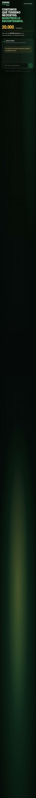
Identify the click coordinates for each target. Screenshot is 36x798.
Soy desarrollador (28, 3)
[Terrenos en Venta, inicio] (5, 4)
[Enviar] (30, 65)
